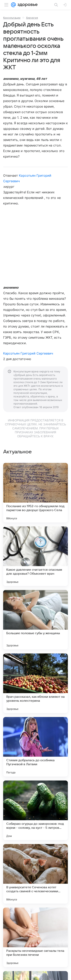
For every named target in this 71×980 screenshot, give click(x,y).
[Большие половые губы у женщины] (35, 619)
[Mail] (13, 5)
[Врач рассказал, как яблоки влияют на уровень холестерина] (35, 683)
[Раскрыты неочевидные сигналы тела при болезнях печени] (35, 937)
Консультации (12, 17)
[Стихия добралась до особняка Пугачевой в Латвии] (35, 747)
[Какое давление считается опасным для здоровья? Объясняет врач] (35, 556)
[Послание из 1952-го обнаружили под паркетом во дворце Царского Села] (35, 492)
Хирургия (32, 17)
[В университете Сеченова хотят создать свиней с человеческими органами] (35, 874)
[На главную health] (27, 5)
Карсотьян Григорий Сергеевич (28, 353)
